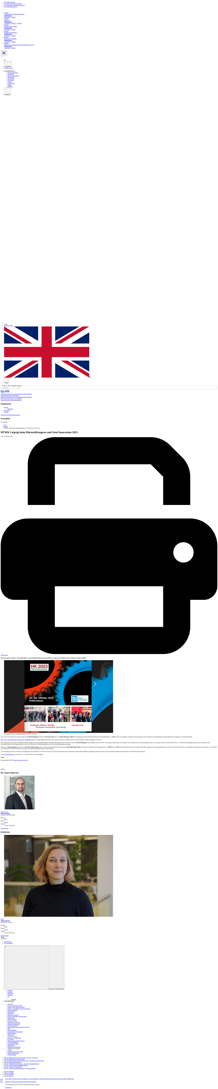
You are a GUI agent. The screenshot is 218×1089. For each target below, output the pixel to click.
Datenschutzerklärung (17, 1081)
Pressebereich (11, 1018)
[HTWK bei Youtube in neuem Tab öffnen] (8, 1076)
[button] (7, 64)
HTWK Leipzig (8, 68)
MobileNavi (8, 1087)
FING (5, 819)
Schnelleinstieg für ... (10, 71)
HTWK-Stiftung (11, 1055)
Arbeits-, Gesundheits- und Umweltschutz (18, 1008)
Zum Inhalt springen (9, 2)
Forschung (7, 410)
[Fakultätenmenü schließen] (4, 53)
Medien (9, 85)
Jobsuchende (10, 77)
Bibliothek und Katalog (13, 1022)
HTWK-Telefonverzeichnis (14, 1005)
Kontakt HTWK (8, 325)
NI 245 (6, 822)
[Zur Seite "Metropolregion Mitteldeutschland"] (16, 1065)
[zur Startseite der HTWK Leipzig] (11, 398)
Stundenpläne (11, 1012)
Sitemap (34, 1081)
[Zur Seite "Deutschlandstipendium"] (12, 1062)
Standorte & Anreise (12, 1015)
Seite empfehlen (8, 943)
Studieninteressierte (12, 72)
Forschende (10, 80)
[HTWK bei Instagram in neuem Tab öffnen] (9, 1071)
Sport (8, 1028)
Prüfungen (10, 1013)
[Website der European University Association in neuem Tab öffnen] (21, 1057)
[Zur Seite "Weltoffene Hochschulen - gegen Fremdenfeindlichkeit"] (21, 1064)
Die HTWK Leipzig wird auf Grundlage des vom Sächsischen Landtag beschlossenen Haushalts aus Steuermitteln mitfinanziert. (39, 1079)
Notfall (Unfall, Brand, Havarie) (16, 1007)
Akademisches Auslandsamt (15, 1031)
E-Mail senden (5, 828)
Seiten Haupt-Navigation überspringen (11, 400)
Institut (6, 407)
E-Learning (10, 1039)
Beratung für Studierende (14, 1038)
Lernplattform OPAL (13, 1044)
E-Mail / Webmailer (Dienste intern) (17, 1016)
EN (90, 377)
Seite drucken (7, 941)
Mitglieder (10, 409)
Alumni (9, 82)
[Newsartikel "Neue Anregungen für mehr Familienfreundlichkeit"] (24, 1060)
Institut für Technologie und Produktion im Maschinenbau (16, 397)
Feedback (10, 86)
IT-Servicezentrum (12, 1025)
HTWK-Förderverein (13, 1053)
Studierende (10, 74)
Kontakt (6, 412)
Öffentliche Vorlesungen (14, 1047)
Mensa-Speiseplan (12, 1010)
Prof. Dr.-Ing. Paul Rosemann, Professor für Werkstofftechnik (17, 739)
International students (13, 76)
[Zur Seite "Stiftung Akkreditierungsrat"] (20, 1068)
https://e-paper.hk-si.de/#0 (21, 760)
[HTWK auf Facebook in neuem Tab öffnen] (9, 1074)
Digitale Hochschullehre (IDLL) (16, 1041)
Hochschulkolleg (12, 1030)
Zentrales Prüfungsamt (13, 1024)
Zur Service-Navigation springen (13, 3)
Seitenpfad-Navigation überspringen (10, 415)
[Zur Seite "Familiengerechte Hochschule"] (14, 1059)
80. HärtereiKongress (9, 754)
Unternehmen (11, 83)
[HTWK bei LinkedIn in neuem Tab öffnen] (9, 1073)
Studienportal (11, 1045)
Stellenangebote (11, 1033)
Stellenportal (10, 1035)
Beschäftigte (10, 79)
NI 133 (6, 929)
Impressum (8, 1081)
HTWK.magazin (12, 1019)
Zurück (3, 769)
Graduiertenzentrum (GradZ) (15, 1051)
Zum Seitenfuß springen (10, 6)
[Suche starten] (19, 388)
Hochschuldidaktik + (13, 1042)
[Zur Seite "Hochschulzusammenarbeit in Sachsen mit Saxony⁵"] (13, 1067)
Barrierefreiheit (27, 1081)
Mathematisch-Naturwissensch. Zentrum (18, 1027)
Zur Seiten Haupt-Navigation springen (14, 5)
